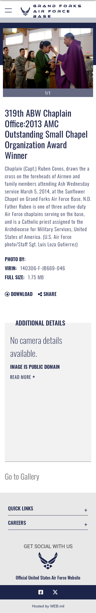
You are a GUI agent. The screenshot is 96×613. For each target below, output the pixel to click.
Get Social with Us (48, 546)
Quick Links (20, 508)
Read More (21, 377)
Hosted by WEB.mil (48, 606)
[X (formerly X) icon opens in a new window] (55, 592)
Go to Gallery (22, 476)
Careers (17, 522)
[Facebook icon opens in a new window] (41, 592)
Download (21, 293)
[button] (8, 11)
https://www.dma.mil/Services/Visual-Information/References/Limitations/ (42, 451)
